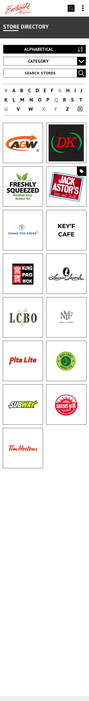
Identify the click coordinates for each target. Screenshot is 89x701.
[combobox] (44, 61)
